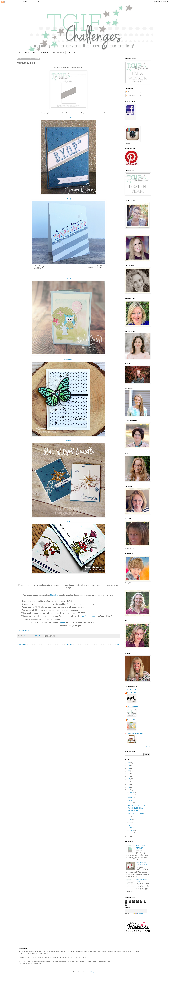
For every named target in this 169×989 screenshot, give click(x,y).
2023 (128, 771)
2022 (128, 774)
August (130, 803)
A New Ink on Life (132, 689)
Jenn (68, 278)
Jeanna (68, 117)
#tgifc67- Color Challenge (136, 813)
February (131, 830)
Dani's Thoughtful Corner (135, 733)
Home (19, 52)
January (131, 833)
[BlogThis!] (47, 636)
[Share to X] (49, 636)
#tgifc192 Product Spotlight (141, 880)
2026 (128, 763)
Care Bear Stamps (133, 693)
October (131, 797)
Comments (131, 95)
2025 (128, 765)
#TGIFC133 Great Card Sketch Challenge (141, 847)
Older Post (116, 644)
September (132, 800)
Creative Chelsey (133, 720)
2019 (128, 782)
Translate (140, 914)
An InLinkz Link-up (23, 630)
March (130, 827)
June (130, 819)
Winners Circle (45, 52)
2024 (128, 768)
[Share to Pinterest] (53, 636)
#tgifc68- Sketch (133, 810)
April (130, 825)
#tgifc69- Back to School (135, 808)
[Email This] (45, 636)
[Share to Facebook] (51, 636)
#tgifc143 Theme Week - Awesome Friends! (141, 864)
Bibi (68, 521)
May (129, 822)
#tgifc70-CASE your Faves (136, 805)
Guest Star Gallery (58, 52)
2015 (128, 836)
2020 (128, 779)
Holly (68, 441)
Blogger (92, 972)
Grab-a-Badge (71, 52)
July (129, 817)
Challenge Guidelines (30, 52)
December (131, 792)
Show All (148, 746)
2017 (128, 787)
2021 (128, 776)
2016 (128, 790)
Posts (129, 92)
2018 (128, 784)
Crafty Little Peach (133, 706)
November (131, 795)
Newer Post (21, 644)
